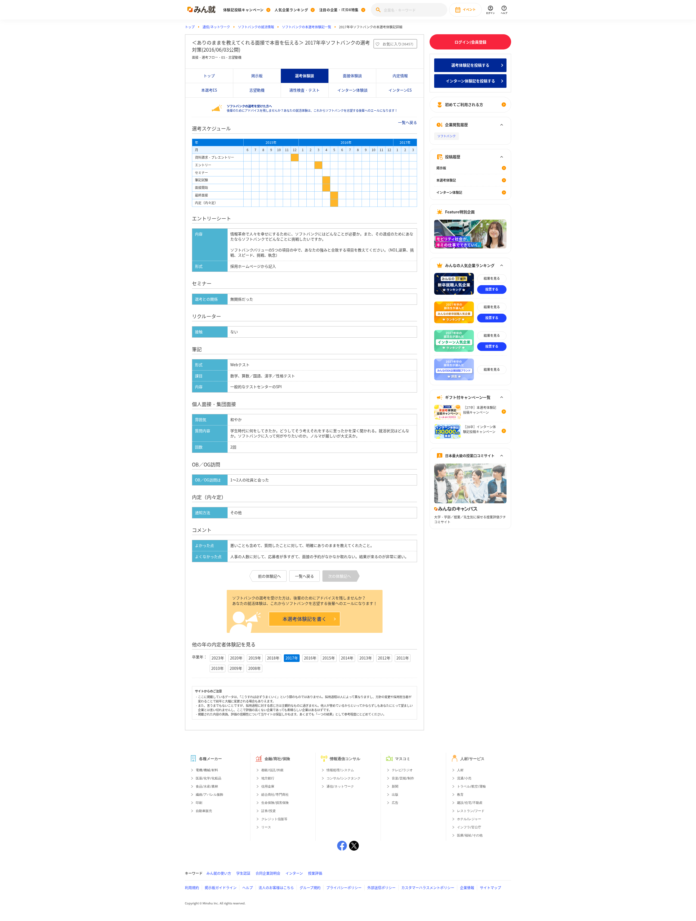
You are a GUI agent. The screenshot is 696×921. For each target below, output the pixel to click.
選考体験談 (304, 75)
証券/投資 (268, 811)
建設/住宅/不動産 (470, 803)
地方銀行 (267, 778)
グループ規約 (310, 887)
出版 (395, 794)
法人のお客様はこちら (276, 887)
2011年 (402, 658)
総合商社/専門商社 (275, 794)
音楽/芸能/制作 (403, 778)
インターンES (400, 90)
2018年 (273, 658)
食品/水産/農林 (207, 786)
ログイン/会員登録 (470, 42)
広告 (395, 803)
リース (266, 827)
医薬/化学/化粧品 (208, 778)
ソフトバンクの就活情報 (256, 26)
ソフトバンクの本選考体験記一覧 (306, 26)
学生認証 (243, 873)
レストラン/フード (470, 811)
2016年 (310, 658)
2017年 (291, 658)
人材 (460, 770)
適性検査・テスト (304, 90)
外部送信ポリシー (381, 887)
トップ (190, 26)
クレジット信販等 (274, 819)
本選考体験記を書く (304, 619)
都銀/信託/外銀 (272, 770)
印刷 (199, 803)
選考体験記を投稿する (470, 65)
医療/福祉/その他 (470, 835)
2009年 (236, 668)
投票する (491, 289)
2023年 (218, 658)
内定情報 (400, 75)
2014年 (347, 658)
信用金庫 (267, 786)
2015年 (328, 658)
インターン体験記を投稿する (470, 80)
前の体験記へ (269, 576)
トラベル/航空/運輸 (471, 786)
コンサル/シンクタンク (344, 778)
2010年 (217, 668)
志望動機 (257, 90)
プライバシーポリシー (344, 887)
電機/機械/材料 (207, 770)
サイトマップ (490, 887)
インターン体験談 (352, 90)
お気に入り (398, 43)
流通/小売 (464, 778)
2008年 (254, 668)
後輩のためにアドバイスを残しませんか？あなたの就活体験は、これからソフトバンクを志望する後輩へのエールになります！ (312, 108)
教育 (460, 794)
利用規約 (192, 887)
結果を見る (492, 278)
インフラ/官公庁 (469, 827)
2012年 (384, 658)
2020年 (236, 658)
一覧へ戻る (407, 122)
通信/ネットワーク (216, 26)
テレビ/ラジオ (402, 770)
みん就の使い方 (218, 873)
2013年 (365, 658)
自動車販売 (204, 811)
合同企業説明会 (268, 873)
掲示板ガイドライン (221, 887)
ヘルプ (247, 887)
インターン (294, 873)
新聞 (395, 786)
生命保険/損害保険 (275, 803)
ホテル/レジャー (469, 819)
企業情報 (467, 887)
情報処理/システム (340, 770)
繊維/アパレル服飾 (209, 794)
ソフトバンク (446, 136)
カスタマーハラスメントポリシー (427, 887)
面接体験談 (352, 75)
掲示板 (257, 75)
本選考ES (209, 90)
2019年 (254, 658)
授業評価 (315, 873)
